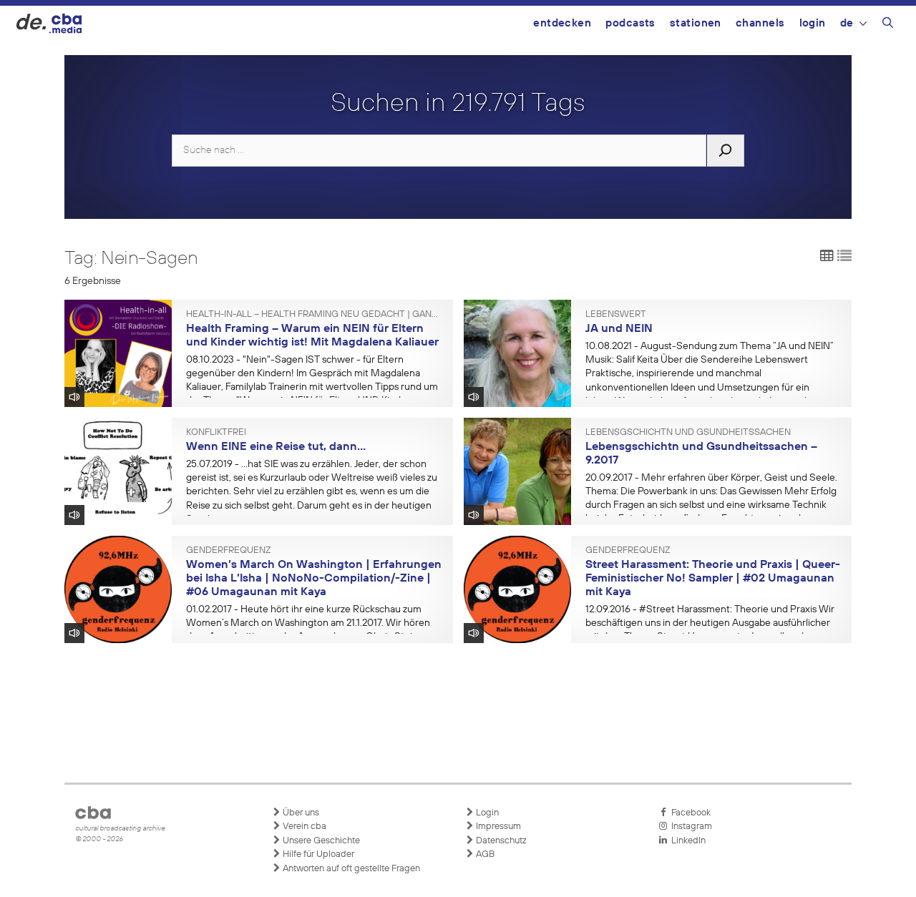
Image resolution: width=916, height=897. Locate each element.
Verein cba (303, 826)
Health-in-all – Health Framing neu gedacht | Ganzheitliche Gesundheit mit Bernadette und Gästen (314, 314)
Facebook (689, 813)
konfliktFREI (216, 432)
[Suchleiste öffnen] (888, 25)
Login (812, 23)
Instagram (689, 826)
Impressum (497, 826)
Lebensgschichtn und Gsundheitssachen (688, 432)
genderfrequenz (228, 550)
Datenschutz (500, 840)
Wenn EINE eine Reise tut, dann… (276, 447)
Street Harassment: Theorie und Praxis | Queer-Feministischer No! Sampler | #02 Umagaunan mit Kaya (712, 578)
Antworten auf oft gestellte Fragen (350, 868)
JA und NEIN (619, 329)
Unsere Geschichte (320, 840)
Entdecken (562, 23)
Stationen (695, 23)
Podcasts (630, 23)
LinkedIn (686, 840)
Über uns (300, 813)
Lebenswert (615, 314)
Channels (760, 23)
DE (847, 23)
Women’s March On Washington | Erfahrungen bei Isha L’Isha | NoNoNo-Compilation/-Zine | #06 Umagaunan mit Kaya (314, 578)
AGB (484, 854)
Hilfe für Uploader (317, 854)
